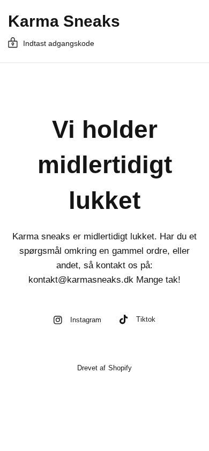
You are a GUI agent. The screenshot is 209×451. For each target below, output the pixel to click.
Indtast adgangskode (58, 43)
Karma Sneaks (64, 21)
